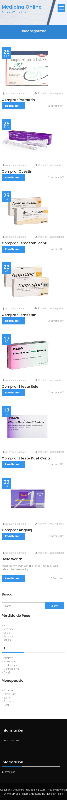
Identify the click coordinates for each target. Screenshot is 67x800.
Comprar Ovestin (17, 171)
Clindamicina (10, 665)
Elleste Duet (9, 694)
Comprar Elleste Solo (20, 386)
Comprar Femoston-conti (24, 243)
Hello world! (12, 559)
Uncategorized (56, 93)
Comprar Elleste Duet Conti (26, 458)
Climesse (8, 690)
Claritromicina (11, 668)
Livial (6, 705)
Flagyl (6, 672)
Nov (6, 53)
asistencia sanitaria (15, 93)
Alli (5, 625)
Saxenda (8, 636)
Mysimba (8, 629)
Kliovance (8, 701)
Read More (12, 106)
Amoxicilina (9, 661)
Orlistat (7, 632)
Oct (6, 197)
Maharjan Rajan (54, 793)
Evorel (6, 697)
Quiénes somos (10, 740)
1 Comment (57, 578)
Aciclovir (8, 658)
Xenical (7, 640)
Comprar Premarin (18, 99)
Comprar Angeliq (17, 530)
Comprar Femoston (19, 314)
